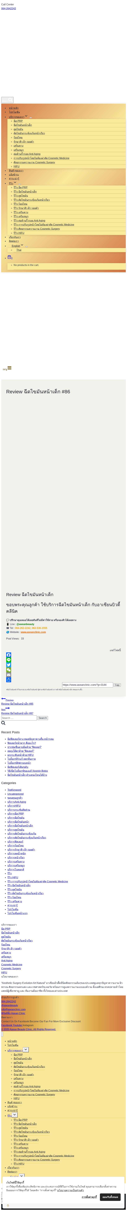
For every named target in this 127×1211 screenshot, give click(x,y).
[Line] (63, 659)
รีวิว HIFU (19, 233)
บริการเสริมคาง (15, 861)
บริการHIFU (14, 805)
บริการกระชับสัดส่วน (18, 809)
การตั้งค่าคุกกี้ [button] (89, 1197)
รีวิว (9, 873)
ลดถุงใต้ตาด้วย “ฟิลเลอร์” (20, 751)
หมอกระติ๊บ (77, 690)
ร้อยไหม (18, 137)
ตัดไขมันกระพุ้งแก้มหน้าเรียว (29, 133)
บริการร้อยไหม (15, 845)
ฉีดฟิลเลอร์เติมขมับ (17, 767)
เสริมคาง (18, 145)
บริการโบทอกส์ (15, 869)
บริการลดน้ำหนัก (16, 853)
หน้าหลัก (14, 108)
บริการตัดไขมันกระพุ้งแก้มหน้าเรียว (26, 837)
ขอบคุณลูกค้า (14, 797)
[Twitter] (63, 664)
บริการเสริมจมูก (16, 865)
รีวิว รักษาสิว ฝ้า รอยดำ (26, 208)
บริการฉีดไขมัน (15, 817)
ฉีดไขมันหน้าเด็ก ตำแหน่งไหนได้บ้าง (27, 775)
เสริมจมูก (19, 150)
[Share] (63, 679)
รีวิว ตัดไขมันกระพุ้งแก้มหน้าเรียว (32, 200)
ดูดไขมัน (18, 129)
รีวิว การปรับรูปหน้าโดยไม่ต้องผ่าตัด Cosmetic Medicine (44, 224)
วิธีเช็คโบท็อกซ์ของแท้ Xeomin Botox (27, 771)
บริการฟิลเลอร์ (15, 841)
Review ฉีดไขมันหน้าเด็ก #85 (17, 702)
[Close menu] (2, 1034)
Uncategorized (15, 794)
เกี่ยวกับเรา (15, 237)
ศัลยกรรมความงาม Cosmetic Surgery (34, 162)
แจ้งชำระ (14, 174)
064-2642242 (8, 8)
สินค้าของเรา (16, 170)
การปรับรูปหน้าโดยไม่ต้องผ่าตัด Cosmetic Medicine (41, 158)
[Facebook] (63, 654)
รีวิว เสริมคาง (21, 212)
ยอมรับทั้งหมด (110, 1197)
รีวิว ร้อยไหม (20, 204)
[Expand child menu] (30, 117)
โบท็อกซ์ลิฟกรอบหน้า (19, 763)
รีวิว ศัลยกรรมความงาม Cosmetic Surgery (37, 228)
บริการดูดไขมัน (15, 829)
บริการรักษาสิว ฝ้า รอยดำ (21, 849)
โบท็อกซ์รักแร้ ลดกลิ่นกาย (21, 759)
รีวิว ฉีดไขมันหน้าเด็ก (25, 191)
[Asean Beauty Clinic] (12, 93)
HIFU (17, 166)
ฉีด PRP (18, 121)
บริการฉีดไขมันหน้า (18, 821)
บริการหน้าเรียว (15, 857)
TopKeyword (14, 790)
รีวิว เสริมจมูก (21, 216)
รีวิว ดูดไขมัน (21, 195)
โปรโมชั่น (14, 112)
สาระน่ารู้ (14, 178)
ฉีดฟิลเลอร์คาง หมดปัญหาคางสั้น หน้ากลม (30, 739)
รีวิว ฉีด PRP (21, 187)
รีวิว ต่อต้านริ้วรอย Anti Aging (29, 220)
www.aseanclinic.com (33, 632)
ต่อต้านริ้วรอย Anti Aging (27, 154)
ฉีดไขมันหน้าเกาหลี (50, 690)
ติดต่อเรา (14, 241)
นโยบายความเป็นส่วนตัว (70, 1190)
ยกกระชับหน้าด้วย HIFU (20, 755)
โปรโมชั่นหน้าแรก (17, 913)
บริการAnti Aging (16, 802)
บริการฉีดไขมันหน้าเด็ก (20, 825)
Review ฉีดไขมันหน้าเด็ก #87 (17, 711)
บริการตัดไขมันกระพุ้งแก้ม (21, 833)
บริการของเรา (15, 1050)
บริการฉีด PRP (15, 813)
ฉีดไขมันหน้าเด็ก (23, 125)
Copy (117, 685)
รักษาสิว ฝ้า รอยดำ (24, 141)
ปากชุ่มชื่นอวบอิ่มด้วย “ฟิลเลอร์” (24, 747)
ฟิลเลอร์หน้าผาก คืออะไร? (21, 743)
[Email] (63, 674)
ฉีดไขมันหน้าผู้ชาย (34, 690)
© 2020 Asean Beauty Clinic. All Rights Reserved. (28, 1029)
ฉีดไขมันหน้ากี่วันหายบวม (16, 690)
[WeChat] (63, 669)
